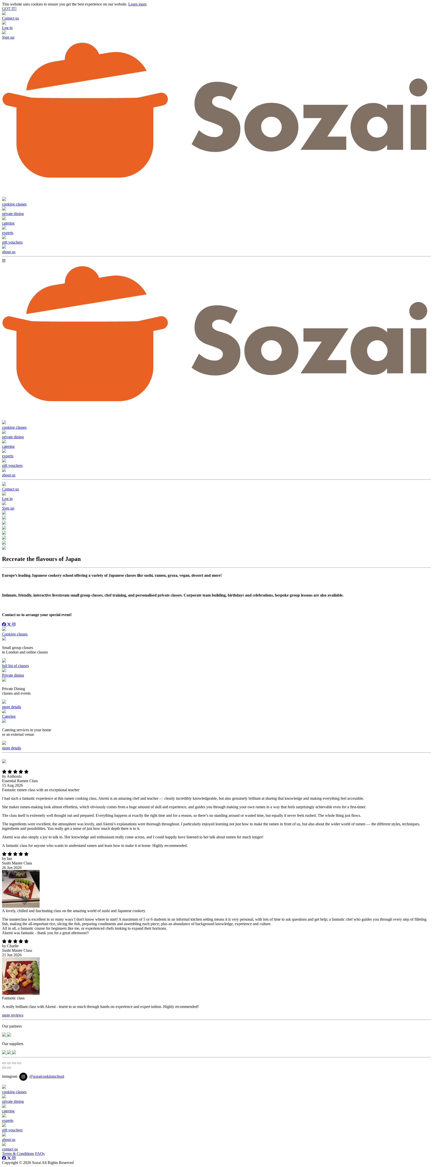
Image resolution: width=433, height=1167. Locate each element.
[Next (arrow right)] (9, 1067)
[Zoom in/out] (19, 1063)
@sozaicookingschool (46, 1076)
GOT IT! (9, 9)
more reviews (12, 1015)
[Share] (9, 1063)
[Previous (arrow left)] (4, 1067)
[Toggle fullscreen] (14, 1063)
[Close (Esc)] (4, 1063)
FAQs (40, 1153)
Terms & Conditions (18, 1153)
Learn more (137, 4)
